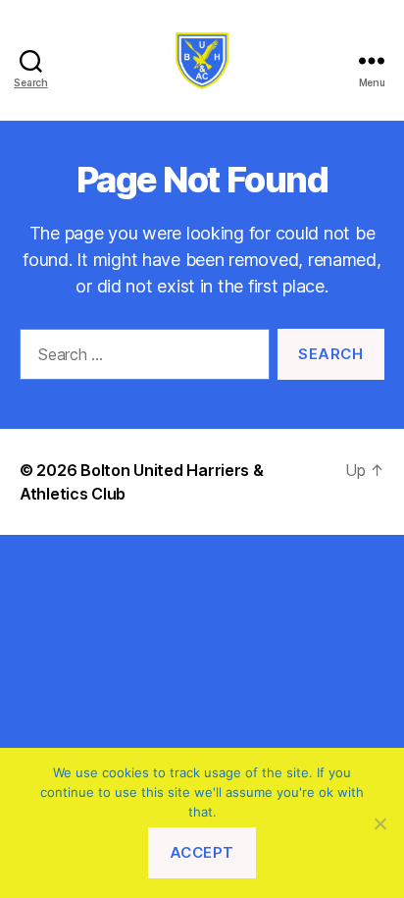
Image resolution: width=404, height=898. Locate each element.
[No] (379, 823)
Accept (202, 852)
